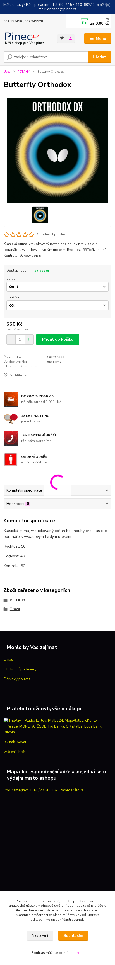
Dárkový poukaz (17, 679)
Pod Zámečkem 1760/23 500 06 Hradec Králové (43, 790)
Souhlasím (73, 935)
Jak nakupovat (15, 742)
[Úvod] (26, 39)
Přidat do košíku (57, 339)
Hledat (99, 57)
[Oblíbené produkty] (62, 38)
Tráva (15, 608)
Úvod (7, 72)
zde (79, 953)
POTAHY (23, 72)
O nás (8, 659)
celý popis (32, 255)
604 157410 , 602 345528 (23, 21)
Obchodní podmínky (20, 669)
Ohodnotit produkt (52, 234)
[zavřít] (108, 6)
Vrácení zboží (14, 751)
